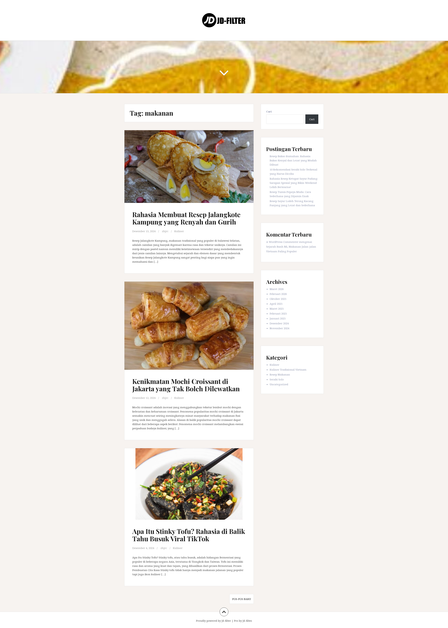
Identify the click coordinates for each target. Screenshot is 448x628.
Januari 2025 (278, 318)
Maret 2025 (277, 308)
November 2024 (279, 328)
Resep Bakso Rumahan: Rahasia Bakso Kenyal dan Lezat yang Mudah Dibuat (293, 160)
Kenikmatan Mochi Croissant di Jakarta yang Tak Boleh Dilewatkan (186, 385)
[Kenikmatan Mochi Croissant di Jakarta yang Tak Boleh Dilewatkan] (189, 326)
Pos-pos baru (241, 599)
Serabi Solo (277, 379)
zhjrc (165, 231)
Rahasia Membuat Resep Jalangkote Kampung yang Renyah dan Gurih (186, 218)
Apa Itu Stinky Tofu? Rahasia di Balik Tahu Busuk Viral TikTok (188, 535)
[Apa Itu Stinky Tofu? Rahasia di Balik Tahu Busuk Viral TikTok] (189, 486)
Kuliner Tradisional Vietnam (288, 369)
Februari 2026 (278, 294)
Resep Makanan (280, 374)
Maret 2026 (277, 289)
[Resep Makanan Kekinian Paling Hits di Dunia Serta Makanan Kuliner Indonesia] (224, 20)
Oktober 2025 (278, 299)
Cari (269, 111)
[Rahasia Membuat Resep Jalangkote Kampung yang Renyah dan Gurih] (189, 169)
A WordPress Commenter (282, 242)
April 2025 (276, 303)
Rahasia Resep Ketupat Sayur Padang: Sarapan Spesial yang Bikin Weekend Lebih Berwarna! (294, 183)
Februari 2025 (278, 313)
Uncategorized (279, 384)
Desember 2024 (279, 323)
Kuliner (179, 231)
